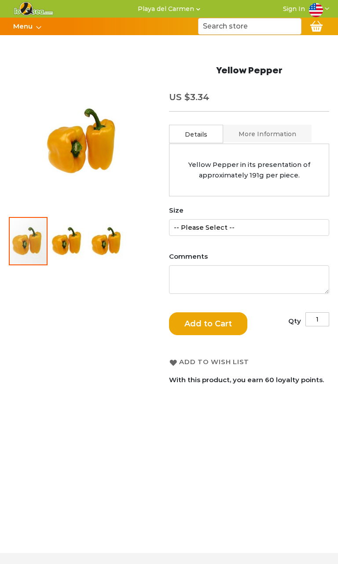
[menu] (26, 26)
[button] (319, 9)
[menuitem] (24, 26)
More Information (267, 134)
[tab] (196, 134)
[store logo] (33, 9)
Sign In (294, 9)
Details (196, 134)
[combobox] (249, 26)
